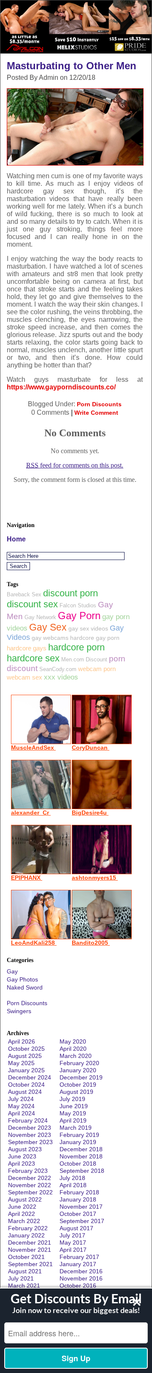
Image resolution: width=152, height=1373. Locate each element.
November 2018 (81, 1156)
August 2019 (76, 1091)
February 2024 (28, 1120)
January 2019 (78, 1142)
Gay (12, 971)
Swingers (19, 1011)
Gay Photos (22, 979)
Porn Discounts (99, 404)
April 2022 (21, 1213)
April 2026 (21, 1041)
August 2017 (76, 1228)
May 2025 (21, 1063)
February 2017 (79, 1256)
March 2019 (76, 1127)
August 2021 (25, 1271)
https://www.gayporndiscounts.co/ (61, 387)
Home (16, 539)
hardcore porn (76, 647)
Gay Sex (48, 627)
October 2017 (78, 1213)
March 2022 (24, 1221)
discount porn (70, 593)
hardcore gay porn (94, 637)
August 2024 (25, 1091)
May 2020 (73, 1041)
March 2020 (76, 1055)
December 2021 (29, 1242)
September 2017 (82, 1221)
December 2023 (29, 1127)
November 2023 (29, 1134)
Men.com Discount (84, 659)
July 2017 (72, 1235)
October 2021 (26, 1256)
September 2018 (82, 1170)
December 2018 (81, 1149)
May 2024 (21, 1106)
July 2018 (72, 1178)
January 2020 (78, 1070)
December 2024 (29, 1077)
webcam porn (97, 669)
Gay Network (40, 617)
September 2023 (30, 1142)
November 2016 (81, 1278)
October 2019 (78, 1084)
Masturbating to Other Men (71, 65)
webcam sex (24, 677)
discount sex (32, 604)
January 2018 (78, 1199)
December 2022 (29, 1178)
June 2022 (22, 1206)
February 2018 (79, 1192)
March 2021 (24, 1285)
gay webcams (50, 637)
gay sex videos (88, 628)
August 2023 (25, 1149)
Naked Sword (25, 987)
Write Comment (96, 412)
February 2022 (28, 1228)
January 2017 (78, 1264)
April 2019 (73, 1120)
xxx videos (61, 677)
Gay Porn (79, 615)
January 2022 (26, 1235)
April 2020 (73, 1048)
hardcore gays (26, 648)
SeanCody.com (57, 669)
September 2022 (30, 1192)
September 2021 (30, 1264)
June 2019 (74, 1106)
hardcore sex (33, 658)
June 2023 (22, 1156)
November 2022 (29, 1185)
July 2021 (21, 1278)
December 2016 (81, 1271)
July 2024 (21, 1099)
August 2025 (25, 1055)
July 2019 (72, 1099)
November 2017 (81, 1206)
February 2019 (79, 1134)
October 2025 (26, 1048)
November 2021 (29, 1249)
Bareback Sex (24, 594)
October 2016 (78, 1285)
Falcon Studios (78, 605)
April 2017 (73, 1249)
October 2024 (26, 1084)
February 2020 (79, 1063)
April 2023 (21, 1163)
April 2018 (73, 1185)
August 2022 (25, 1199)
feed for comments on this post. (74, 465)
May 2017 (73, 1242)
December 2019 (81, 1077)
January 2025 (26, 1070)
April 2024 (21, 1113)
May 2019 (73, 1113)
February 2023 (28, 1170)
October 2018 (78, 1163)
